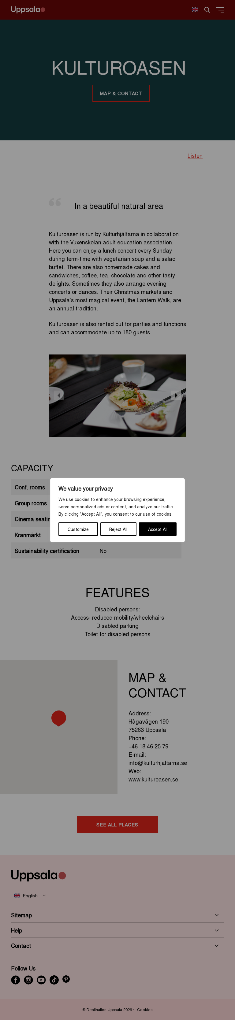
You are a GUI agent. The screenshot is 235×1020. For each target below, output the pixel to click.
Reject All (118, 529)
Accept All (157, 529)
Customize (78, 529)
